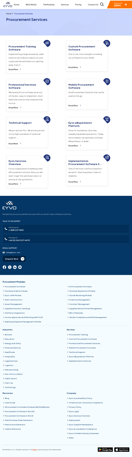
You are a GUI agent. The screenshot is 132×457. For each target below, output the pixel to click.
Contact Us (93, 4)
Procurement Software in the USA (20, 411)
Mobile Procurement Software (82, 348)
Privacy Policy (75, 407)
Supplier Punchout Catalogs (17, 309)
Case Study (10, 403)
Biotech (8, 335)
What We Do (31, 4)
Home (16, 4)
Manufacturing (11, 370)
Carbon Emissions (13, 429)
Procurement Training (78, 335)
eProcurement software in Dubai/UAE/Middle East (27, 407)
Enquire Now (11, 259)
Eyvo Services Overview (79, 416)
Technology (10, 387)
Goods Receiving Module (80, 295)
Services (65, 4)
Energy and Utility (13, 343)
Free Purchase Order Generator (19, 420)
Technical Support (77, 352)
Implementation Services (80, 361)
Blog (7, 398)
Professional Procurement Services (84, 343)
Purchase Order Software (16, 291)
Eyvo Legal (74, 411)
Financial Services (13, 348)
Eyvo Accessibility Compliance (83, 429)
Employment (74, 420)
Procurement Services (23, 14)
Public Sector (11, 378)
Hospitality (10, 357)
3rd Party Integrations (15, 313)
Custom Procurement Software (83, 339)
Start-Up (9, 383)
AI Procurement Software (80, 287)
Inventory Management (79, 300)
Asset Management (13, 304)
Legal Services (11, 361)
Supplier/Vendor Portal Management (85, 309)
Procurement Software (15, 287)
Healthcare (10, 352)
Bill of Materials (76, 313)
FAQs (71, 438)
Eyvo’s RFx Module (13, 295)
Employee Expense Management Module (23, 322)
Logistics (9, 365)
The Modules (49, 4)
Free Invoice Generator (15, 425)
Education (9, 339)
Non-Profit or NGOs (14, 374)
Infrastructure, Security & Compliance (86, 403)
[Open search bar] (102, 4)
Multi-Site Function (13, 300)
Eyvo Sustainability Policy (80, 398)
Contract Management (79, 304)
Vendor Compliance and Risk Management (88, 317)
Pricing (78, 4)
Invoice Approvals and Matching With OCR (24, 317)
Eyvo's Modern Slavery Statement (84, 433)
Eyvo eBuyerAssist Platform (81, 357)
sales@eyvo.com (13, 252)
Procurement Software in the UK (19, 416)
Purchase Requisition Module (82, 291)
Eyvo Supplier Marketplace (81, 425)
